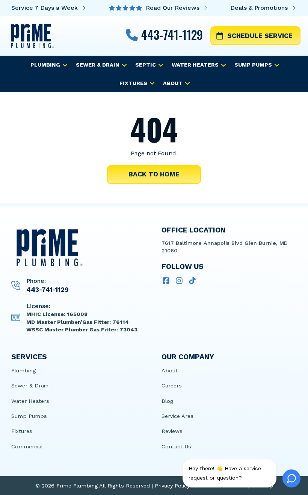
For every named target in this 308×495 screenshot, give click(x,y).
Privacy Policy (172, 486)
